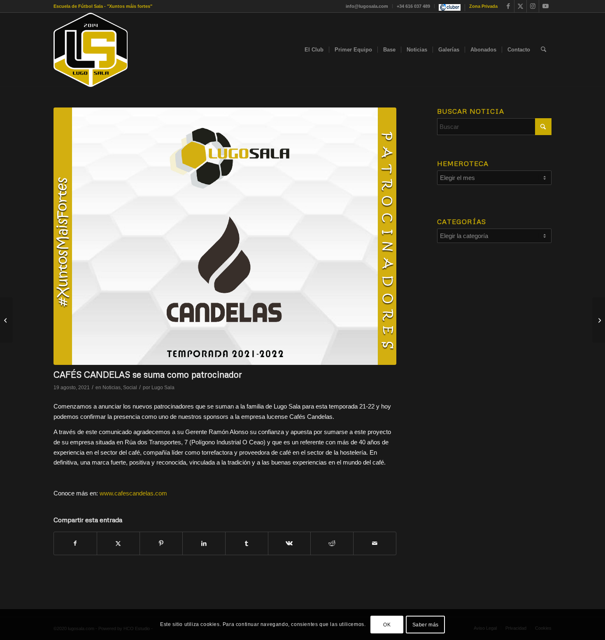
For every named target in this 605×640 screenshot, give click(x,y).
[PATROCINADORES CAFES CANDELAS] (225, 236)
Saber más (425, 624)
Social (130, 387)
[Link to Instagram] (533, 6)
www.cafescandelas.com (133, 493)
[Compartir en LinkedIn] (204, 543)
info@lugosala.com (367, 6)
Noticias (111, 387)
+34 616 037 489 (413, 6)
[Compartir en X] (118, 543)
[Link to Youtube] (545, 6)
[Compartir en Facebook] (75, 543)
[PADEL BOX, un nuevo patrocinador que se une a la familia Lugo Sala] (598, 320)
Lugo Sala (163, 387)
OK (387, 624)
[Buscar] (543, 50)
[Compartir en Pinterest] (161, 543)
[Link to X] (520, 6)
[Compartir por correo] (375, 543)
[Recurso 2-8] (91, 50)
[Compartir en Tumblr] (247, 543)
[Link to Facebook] (508, 6)
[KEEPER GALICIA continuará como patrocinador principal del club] (6, 320)
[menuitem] (367, 6)
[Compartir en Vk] (289, 543)
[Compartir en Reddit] (332, 543)
